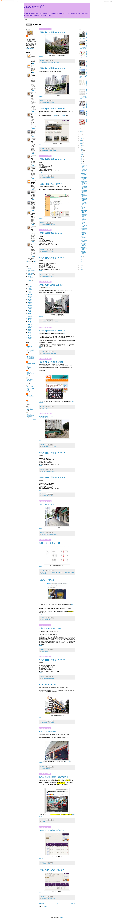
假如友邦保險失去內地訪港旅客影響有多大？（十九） (30, 350)
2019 (81, 143)
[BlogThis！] (48, 60)
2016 (81, 149)
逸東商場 (52, 276)
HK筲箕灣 (52, 177)
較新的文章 (41, 904)
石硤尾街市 (48, 768)
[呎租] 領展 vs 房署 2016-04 (49, 543)
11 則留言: (42, 351)
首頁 (26, 19)
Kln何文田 (30, 297)
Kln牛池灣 (30, 307)
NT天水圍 (57, 62)
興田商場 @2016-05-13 (47, 417)
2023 (81, 136)
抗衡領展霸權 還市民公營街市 (51, 362)
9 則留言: (42, 249)
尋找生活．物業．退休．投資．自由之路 (30, 388)
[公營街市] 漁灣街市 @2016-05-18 (52, 331)
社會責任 (44, 651)
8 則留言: (42, 60)
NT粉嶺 (29, 330)
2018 (81, 145)
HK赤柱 (29, 291)
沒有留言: (42, 444)
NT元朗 (29, 321)
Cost (28, 390)
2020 (81, 142)
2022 (81, 138)
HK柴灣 (29, 288)
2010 (81, 273)
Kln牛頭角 (30, 308)
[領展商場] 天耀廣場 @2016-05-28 (52, 68)
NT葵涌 (29, 334)
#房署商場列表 (31, 274)
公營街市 (44, 224)
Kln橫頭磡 (30, 302)
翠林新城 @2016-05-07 (47, 684)
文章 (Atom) (44, 906)
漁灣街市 (55, 353)
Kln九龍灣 (30, 296)
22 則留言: (42, 406)
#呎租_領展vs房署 (45, 572)
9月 (82, 156)
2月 (82, 259)
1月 (82, 261)
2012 (81, 269)
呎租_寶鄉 (45, 573)
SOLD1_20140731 (53, 446)
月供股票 (29, 280)
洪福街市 (55, 150)
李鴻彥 (47, 408)
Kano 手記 (29, 372)
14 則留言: (42, 175)
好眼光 (43, 150)
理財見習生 (29, 408)
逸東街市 (48, 619)
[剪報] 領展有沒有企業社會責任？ (51, 628)
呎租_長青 (56, 572)
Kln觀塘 (29, 313)
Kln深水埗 (30, 305)
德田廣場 (48, 471)
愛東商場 (48, 177)
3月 (82, 258)
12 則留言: (42, 617)
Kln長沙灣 (30, 316)
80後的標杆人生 (30, 379)
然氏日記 (28, 401)
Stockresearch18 (30, 356)
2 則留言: (42, 676)
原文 (73, 401)
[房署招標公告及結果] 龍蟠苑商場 (51, 870)
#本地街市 (30, 276)
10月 (82, 154)
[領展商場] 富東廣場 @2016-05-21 (52, 233)
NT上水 (29, 319)
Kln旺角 (29, 300)
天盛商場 (44, 62)
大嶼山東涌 (44, 251)
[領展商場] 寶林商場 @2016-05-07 (52, 660)
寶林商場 (48, 678)
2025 (81, 133)
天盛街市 (48, 62)
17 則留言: (42, 148)
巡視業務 (52, 62)
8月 (82, 158)
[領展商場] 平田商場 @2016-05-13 (52, 477)
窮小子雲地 (29, 414)
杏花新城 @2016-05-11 (47, 505)
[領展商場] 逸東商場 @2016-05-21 (52, 258)
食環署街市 (48, 224)
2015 (81, 263)
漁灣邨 (52, 353)
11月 (82, 152)
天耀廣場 (44, 102)
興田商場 (44, 446)
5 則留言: (42, 469)
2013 (81, 267)
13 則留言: (42, 819)
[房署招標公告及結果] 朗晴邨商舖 (51, 830)
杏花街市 (44, 534)
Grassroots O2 (34, 7)
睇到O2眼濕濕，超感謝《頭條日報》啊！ (54, 777)
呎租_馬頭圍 (65, 572)
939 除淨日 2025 (30, 409)
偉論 (64, 333)
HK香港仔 (30, 293)
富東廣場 (52, 251)
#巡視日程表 (30, 273)
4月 (82, 256)
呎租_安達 (52, 572)
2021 (81, 140)
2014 (81, 265)
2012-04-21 (67, 761)
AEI (54, 62)
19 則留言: (42, 766)
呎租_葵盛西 (70, 572)
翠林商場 (44, 722)
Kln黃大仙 (30, 318)
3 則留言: (42, 222)
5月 (82, 163)
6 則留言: (42, 100)
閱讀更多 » (41, 56)
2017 (81, 147)
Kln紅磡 (29, 310)
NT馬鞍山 (30, 337)
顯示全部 (34, 419)
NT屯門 (29, 327)
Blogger (61, 917)
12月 (82, 150)
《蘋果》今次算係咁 (46, 580)
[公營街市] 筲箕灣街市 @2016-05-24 (52, 184)
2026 (81, 131)
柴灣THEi (52, 534)
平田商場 (44, 495)
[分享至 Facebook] (51, 60)
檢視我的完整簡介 (30, 48)
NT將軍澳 (52, 678)
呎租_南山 (60, 572)
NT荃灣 (29, 332)
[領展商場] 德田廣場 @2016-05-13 (52, 453)
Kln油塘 (29, 304)
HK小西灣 (30, 286)
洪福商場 (51, 150)
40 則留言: (42, 274)
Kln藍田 (47, 446)
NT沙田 (29, 329)
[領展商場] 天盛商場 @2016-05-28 (52, 32)
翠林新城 (48, 722)
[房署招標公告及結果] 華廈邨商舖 (51, 285)
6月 (82, 161)
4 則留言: (42, 320)
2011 (81, 271)
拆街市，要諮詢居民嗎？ (48, 731)
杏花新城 (48, 534)
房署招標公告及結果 (46, 863)
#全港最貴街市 (31, 269)
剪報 (47, 651)
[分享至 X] (49, 60)
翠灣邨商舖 (56, 534)
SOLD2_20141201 (57, 722)
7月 (82, 159)
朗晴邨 (51, 863)
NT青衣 (29, 335)
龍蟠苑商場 (52, 898)
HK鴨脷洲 (30, 294)
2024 (81, 134)
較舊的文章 (72, 904)
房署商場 (47, 150)
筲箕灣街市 (53, 224)
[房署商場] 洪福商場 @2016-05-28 (52, 109)
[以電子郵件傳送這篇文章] (46, 60)
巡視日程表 (86, 122)
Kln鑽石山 (30, 315)
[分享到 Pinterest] (52, 60)
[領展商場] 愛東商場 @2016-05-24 (52, 159)
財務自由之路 (29, 395)
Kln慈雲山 (30, 299)
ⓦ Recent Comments (32, 263)
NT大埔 (29, 323)
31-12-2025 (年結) (30, 396)
